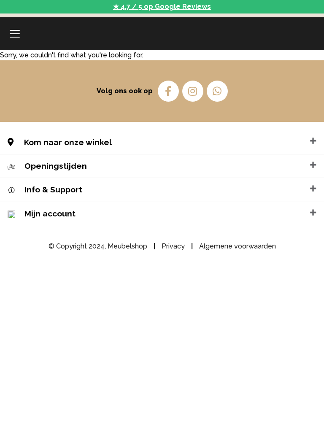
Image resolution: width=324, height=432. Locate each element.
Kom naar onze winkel (67, 142)
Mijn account (50, 213)
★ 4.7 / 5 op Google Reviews (162, 7)
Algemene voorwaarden (237, 246)
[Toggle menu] (14, 34)
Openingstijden (55, 165)
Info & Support (53, 189)
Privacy (173, 246)
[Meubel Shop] (162, 33)
